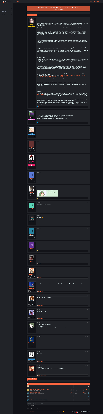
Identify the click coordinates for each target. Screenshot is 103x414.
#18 (87, 336)
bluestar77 (31, 274)
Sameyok (32, 261)
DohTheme (79, 412)
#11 (87, 242)
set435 (31, 208)
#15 (87, 295)
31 (32, 15)
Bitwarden (59, 81)
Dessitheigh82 (85, 390)
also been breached (40, 94)
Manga (40, 390)
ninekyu (31, 248)
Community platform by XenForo (81, 411)
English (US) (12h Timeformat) (32, 411)
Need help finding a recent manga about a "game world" (40, 389)
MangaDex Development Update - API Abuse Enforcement (41, 386)
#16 (87, 309)
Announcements (41, 393)
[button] (7, 11)
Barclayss (32, 328)
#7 (87, 186)
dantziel (31, 192)
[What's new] (100, 1)
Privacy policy (53, 411)
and (44, 250)
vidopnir (86, 400)
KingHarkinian (31, 371)
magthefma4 (32, 390)
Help (57, 411)
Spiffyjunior (31, 288)
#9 (87, 215)
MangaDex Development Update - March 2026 (38, 399)
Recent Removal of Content (35, 392)
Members (3, 14)
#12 (87, 255)
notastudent (31, 221)
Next (34, 15)
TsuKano (31, 302)
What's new (4, 11)
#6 (87, 172)
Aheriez (31, 315)
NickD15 (31, 178)
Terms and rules (46, 411)
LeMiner (31, 147)
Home (3, 6)
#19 (87, 351)
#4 (87, 141)
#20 (87, 365)
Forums (3, 8)
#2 (87, 111)
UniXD (31, 234)
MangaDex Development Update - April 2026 (38, 395)
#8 (87, 202)
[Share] (86, 18)
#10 (87, 228)
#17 (87, 322)
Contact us (40, 411)
